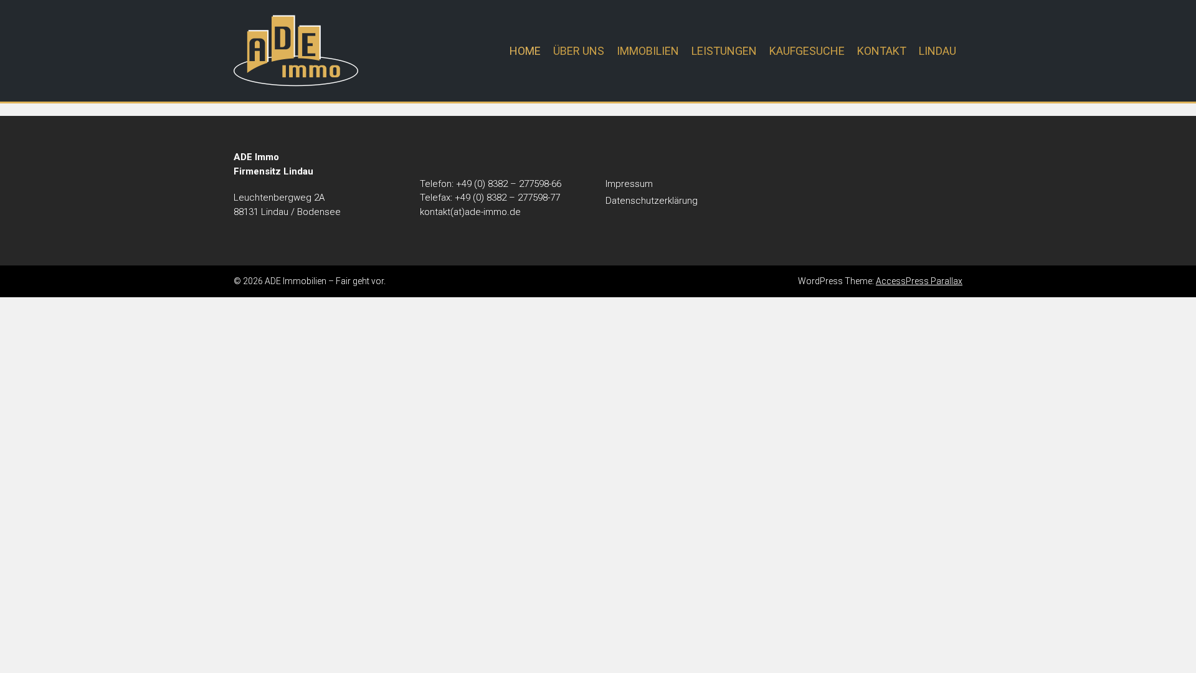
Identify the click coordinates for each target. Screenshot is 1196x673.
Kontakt (881, 50)
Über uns (578, 50)
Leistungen (724, 50)
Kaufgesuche (807, 50)
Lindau (937, 50)
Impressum (629, 183)
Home (525, 50)
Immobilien (648, 50)
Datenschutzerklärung (651, 200)
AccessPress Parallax (919, 281)
